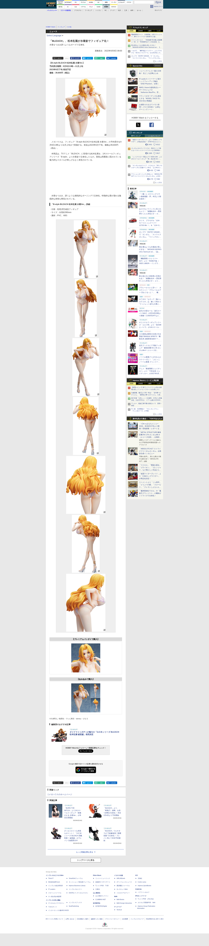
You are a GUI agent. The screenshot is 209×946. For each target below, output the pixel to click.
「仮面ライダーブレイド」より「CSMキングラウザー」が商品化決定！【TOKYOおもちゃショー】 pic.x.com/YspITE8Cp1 (146, 142)
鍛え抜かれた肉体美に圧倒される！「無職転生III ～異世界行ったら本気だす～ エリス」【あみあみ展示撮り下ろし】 (150, 281)
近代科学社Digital (101, 906)
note (101, 58)
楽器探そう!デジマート (102, 882)
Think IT (50, 878)
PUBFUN (138, 889)
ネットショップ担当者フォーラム (80, 882)
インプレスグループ (137, 919)
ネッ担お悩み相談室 (54, 896)
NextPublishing (74, 906)
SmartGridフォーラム (76, 878)
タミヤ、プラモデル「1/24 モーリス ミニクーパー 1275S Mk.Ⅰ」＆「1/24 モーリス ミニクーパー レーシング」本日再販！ (150, 225)
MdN (115, 896)
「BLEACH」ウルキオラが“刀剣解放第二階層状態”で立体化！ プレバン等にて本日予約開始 (112, 835)
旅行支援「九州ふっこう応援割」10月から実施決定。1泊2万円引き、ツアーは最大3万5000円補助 (146, 400)
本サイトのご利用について (54, 919)
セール (139, 10)
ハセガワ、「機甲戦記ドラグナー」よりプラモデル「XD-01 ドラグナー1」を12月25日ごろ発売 (146, 53)
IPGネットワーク (140, 896)
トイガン (98, 10)
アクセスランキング (140, 27)
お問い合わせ (70, 919)
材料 (132, 10)
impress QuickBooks (144, 885)
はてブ (89, 58)
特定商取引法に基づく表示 (155, 919)
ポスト (60, 58)
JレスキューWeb (122, 889)
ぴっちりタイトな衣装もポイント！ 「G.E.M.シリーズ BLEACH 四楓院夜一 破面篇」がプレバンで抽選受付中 (73, 835)
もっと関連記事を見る (84, 852)
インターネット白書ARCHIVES (58, 910)
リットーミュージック (102, 878)
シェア (77, 58)
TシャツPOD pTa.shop (146, 899)
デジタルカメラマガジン (56, 903)
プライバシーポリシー (112, 919)
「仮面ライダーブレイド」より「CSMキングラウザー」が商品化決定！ (150, 476)
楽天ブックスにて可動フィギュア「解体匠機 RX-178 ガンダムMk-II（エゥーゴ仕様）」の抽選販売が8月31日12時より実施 (150, 350)
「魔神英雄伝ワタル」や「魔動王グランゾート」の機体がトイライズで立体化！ (150, 493)
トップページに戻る (85, 860)
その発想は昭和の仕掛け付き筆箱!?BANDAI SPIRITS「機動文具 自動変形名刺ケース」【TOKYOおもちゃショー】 (150, 339)
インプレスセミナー (75, 889)
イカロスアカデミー (123, 893)
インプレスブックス (75, 902)
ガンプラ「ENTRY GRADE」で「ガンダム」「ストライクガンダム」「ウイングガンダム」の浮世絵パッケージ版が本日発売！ (146, 58)
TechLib (119, 910)
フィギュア (88, 10)
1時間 (131, 31)
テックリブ (117, 907)
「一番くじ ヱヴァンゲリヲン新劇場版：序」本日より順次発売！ (150, 196)
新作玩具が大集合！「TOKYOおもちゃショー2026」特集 (147, 419)
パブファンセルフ (143, 892)
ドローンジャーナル (54, 893)
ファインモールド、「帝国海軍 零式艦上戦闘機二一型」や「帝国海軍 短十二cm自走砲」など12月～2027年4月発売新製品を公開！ (146, 42)
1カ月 (158, 31)
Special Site (137, 66)
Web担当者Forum (54, 882)
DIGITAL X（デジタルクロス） (79, 893)
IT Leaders (51, 889)
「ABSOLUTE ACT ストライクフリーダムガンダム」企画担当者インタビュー (150, 451)
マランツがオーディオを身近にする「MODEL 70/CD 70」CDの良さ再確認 (150, 98)
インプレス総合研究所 (55, 885)
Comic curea (142, 882)
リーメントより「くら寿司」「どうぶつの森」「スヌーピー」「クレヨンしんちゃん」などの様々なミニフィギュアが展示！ (150, 487)
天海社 (140, 878)
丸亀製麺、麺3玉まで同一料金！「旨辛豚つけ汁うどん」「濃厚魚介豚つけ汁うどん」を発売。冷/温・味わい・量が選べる (146, 395)
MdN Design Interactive (124, 903)
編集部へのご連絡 (97, 919)
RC (106, 10)
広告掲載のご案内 (82, 919)
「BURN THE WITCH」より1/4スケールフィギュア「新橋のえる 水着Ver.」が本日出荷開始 (72, 813)
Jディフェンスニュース (124, 882)
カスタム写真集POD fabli (146, 902)
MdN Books (120, 899)
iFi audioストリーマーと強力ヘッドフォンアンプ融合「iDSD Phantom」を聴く (150, 81)
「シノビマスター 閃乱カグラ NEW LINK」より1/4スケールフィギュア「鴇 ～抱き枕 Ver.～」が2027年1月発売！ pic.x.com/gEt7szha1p (146, 159)
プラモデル (77, 10)
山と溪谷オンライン (101, 896)
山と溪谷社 (96, 893)
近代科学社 (96, 903)
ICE (136, 875)
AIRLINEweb (121, 878)
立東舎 (97, 889)
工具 (125, 10)
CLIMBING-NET (100, 899)
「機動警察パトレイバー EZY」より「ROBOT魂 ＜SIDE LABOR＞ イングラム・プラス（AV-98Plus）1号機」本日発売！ (150, 263)
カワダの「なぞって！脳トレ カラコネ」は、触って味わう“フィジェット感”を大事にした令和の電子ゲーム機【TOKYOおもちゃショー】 (150, 304)
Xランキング (137, 133)
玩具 (119, 10)
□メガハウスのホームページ (60, 794)
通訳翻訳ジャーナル (123, 885)
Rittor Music (97, 875)
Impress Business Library (77, 885)
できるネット (52, 907)
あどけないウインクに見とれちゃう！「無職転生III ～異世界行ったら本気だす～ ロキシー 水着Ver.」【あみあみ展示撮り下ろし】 (150, 214)
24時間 (140, 31)
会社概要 (125, 919)
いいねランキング (154, 136)
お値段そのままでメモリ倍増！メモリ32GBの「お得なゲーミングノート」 (149, 107)
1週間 (149, 31)
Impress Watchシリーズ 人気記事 (146, 380)
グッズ (112, 10)
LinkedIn (113, 58)
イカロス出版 (118, 875)
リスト (67, 58)
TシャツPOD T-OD (102, 885)
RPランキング (136, 136)
